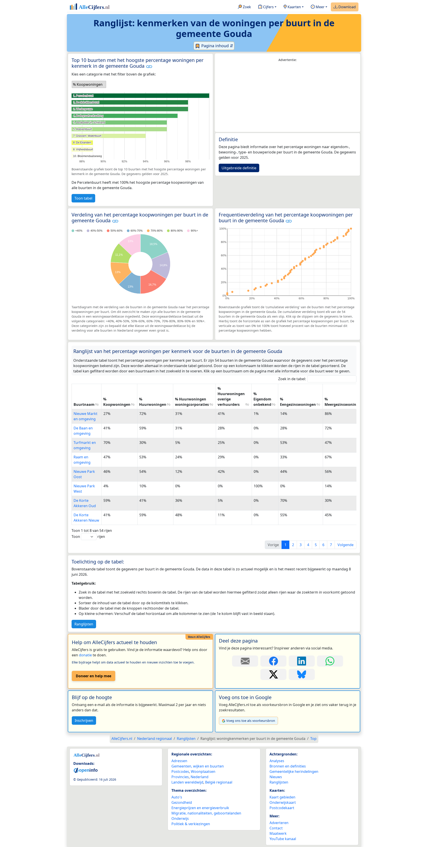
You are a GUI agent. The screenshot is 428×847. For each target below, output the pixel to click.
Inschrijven (84, 720)
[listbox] (89, 84)
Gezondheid (181, 802)
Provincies (180, 776)
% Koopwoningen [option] (88, 84)
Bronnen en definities (288, 766)
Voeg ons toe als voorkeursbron (250, 720)
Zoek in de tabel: (292, 378)
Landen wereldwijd (187, 782)
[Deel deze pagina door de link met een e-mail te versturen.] (245, 661)
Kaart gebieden (282, 797)
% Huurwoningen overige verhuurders (231, 396)
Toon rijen (88, 536)
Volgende (345, 544)
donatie (85, 655)
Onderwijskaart (283, 802)
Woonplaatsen (203, 771)
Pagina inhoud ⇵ (216, 45)
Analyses (277, 760)
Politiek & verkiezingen (190, 823)
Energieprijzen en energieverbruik (200, 807)
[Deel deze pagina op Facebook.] (273, 661)
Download (346, 6)
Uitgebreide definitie (239, 167)
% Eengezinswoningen (298, 402)
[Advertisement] (287, 97)
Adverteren (279, 822)
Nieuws (276, 776)
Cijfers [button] (268, 6)
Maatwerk (278, 833)
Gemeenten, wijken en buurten (197, 766)
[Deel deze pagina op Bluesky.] (302, 674)
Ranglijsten (83, 624)
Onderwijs (180, 818)
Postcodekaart (282, 807)
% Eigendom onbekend (262, 399)
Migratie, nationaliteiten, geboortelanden (206, 813)
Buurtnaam (84, 404)
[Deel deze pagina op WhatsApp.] (330, 661)
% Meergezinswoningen (344, 402)
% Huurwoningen (152, 402)
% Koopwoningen (116, 402)
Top (313, 738)
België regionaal (218, 782)
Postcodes (180, 771)
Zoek (246, 6)
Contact (276, 828)
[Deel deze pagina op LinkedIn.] (302, 661)
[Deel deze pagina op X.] (273, 674)
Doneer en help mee (93, 676)
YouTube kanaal (283, 838)
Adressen (179, 760)
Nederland (199, 776)
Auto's (176, 797)
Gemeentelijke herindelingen (294, 771)
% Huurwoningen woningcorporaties (192, 402)
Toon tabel (83, 198)
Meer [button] (320, 6)
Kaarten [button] (294, 6)
